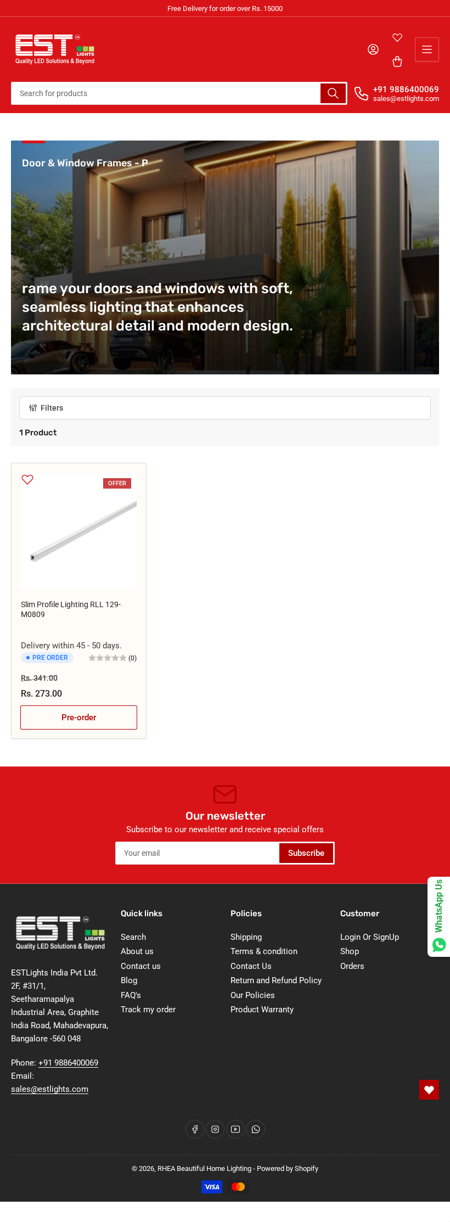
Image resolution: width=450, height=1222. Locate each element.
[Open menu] (427, 49)
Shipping (246, 937)
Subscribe (306, 853)
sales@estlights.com (49, 1089)
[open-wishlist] (429, 1090)
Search (133, 937)
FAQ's (131, 995)
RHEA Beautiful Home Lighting (204, 1168)
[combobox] (179, 93)
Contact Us (251, 966)
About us (137, 951)
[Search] (333, 93)
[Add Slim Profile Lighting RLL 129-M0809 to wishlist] (27, 479)
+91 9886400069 (406, 89)
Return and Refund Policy (276, 980)
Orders (352, 966)
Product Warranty (262, 1009)
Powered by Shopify (287, 1168)
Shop (349, 951)
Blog (129, 980)
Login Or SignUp (369, 937)
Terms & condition (263, 951)
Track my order (148, 1009)
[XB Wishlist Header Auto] (397, 37)
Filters (52, 407)
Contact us (141, 966)
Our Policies (252, 995)
